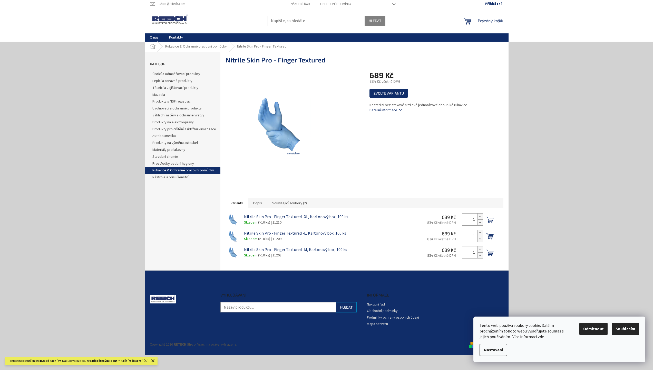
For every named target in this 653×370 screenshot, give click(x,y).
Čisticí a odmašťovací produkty (176, 74)
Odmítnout (593, 329)
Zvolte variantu (389, 93)
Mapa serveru (377, 324)
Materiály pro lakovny (168, 149)
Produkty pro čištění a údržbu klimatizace (184, 129)
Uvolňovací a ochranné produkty (177, 108)
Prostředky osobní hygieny (173, 163)
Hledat (375, 20)
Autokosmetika (164, 135)
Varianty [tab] (237, 203)
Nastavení (493, 350)
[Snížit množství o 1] (480, 222)
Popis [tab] (257, 203)
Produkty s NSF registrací (171, 101)
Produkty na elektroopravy (173, 122)
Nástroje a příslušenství (170, 177)
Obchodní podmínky (336, 4)
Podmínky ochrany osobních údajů (393, 317)
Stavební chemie (165, 156)
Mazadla (158, 94)
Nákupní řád (300, 4)
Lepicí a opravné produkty (172, 81)
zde (541, 337)
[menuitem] (154, 37)
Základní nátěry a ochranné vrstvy (178, 115)
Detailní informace (383, 110)
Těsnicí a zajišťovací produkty (175, 87)
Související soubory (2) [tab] (289, 203)
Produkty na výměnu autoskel (175, 142)
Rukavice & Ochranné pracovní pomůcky (183, 170)
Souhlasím (625, 329)
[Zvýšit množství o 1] (480, 216)
